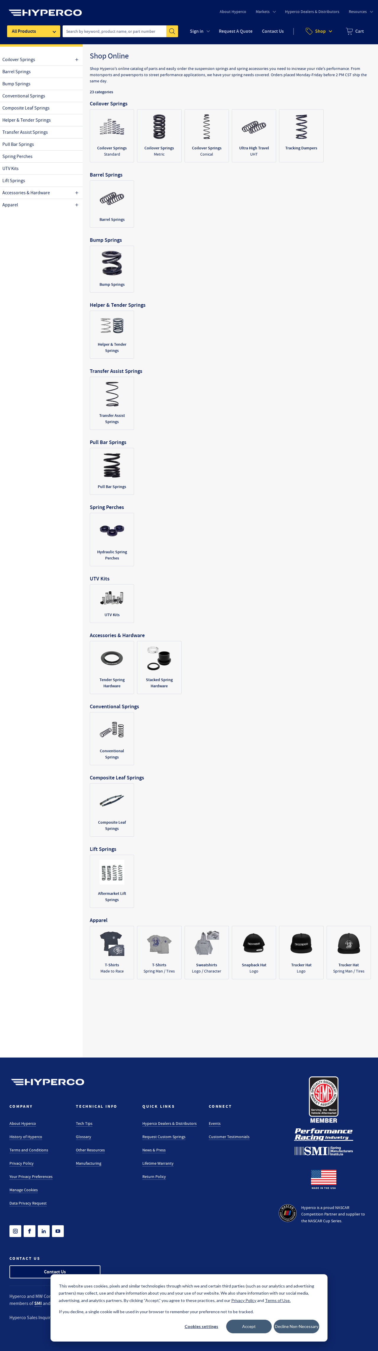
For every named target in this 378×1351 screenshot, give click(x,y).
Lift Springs (13, 181)
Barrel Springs (16, 72)
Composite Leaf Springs (26, 108)
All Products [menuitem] (24, 31)
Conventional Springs (23, 96)
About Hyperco (22, 1123)
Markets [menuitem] (263, 11)
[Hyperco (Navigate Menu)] (45, 9)
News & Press (154, 1150)
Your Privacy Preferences (31, 1176)
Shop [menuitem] (320, 31)
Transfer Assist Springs (25, 132)
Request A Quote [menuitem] (235, 31)
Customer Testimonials (229, 1136)
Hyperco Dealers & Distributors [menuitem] (312, 11)
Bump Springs (16, 84)
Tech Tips (84, 1123)
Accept (249, 1326)
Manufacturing (88, 1163)
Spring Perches (17, 156)
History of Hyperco (25, 1136)
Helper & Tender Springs (26, 120)
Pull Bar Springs (18, 144)
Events (215, 1123)
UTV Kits (10, 169)
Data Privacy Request (28, 1203)
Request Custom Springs (163, 1136)
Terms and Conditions (28, 1150)
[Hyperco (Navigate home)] (47, 1082)
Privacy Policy (21, 1163)
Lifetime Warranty (158, 1163)
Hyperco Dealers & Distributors (169, 1123)
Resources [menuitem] (358, 11)
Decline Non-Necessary (296, 1326)
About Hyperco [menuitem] (233, 11)
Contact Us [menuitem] (273, 31)
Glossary (83, 1136)
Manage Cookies (23, 1189)
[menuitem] (355, 31)
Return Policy (154, 1176)
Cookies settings (201, 1326)
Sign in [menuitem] (196, 31)
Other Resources (90, 1150)
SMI (38, 1303)
